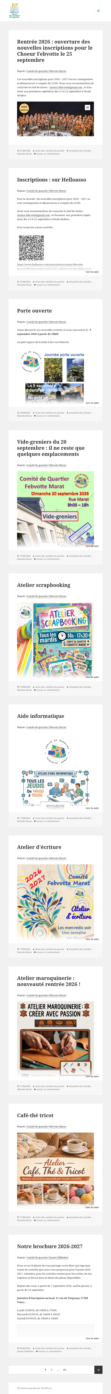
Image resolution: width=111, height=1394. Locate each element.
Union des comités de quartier (49, 150)
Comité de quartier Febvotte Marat (46, 71)
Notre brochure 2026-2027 (50, 1246)
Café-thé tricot (35, 1115)
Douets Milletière (25, 1351)
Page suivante (98, 1370)
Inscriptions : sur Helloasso (51, 179)
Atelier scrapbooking (43, 585)
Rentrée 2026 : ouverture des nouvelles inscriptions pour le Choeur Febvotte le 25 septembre (55, 50)
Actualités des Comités (80, 150)
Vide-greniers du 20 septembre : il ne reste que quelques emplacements (51, 447)
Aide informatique (40, 716)
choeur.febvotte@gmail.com (66, 87)
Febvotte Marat (24, 153)
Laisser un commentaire (48, 153)
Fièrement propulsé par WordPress (34, 1388)
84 (65, 1369)
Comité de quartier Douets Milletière (47, 1257)
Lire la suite (92, 271)
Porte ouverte (34, 310)
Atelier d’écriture (39, 847)
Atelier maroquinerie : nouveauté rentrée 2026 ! (49, 981)
